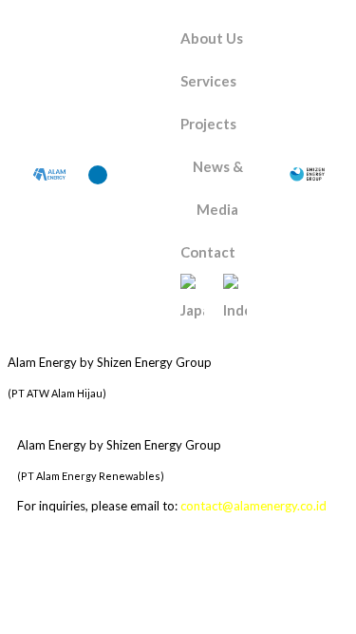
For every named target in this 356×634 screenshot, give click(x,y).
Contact (207, 251)
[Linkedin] (97, 174)
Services (208, 80)
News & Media (218, 188)
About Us (211, 38)
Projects (208, 123)
